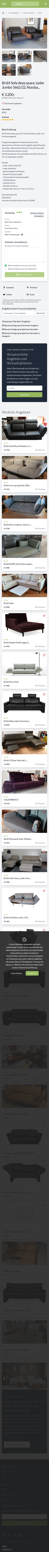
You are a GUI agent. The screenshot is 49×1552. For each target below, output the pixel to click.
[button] (13, 287)
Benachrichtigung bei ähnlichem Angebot (21, 325)
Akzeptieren (32, 973)
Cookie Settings (16, 973)
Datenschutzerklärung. (28, 967)
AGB (4, 1546)
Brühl (4, 112)
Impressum (7, 1549)
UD (4, 4)
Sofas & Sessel (28, 13)
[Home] (3, 13)
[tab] (9, 56)
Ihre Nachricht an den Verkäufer (17, 246)
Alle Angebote (14, 13)
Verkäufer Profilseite (37, 213)
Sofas (40, 13)
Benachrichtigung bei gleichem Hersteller (21, 329)
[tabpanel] (24, 33)
